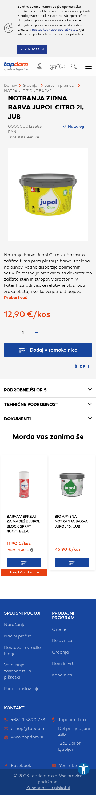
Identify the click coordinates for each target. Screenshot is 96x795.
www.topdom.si (27, 737)
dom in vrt (63, 663)
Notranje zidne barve (28, 91)
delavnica (62, 640)
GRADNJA (30, 85)
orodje (59, 629)
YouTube (68, 765)
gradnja (60, 652)
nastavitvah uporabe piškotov (54, 30)
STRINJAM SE (32, 49)
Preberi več (15, 297)
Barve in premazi (59, 85)
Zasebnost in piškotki (48, 787)
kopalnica (62, 675)
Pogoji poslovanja (22, 688)
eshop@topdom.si (30, 728)
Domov (10, 85)
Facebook (21, 765)
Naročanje (14, 624)
